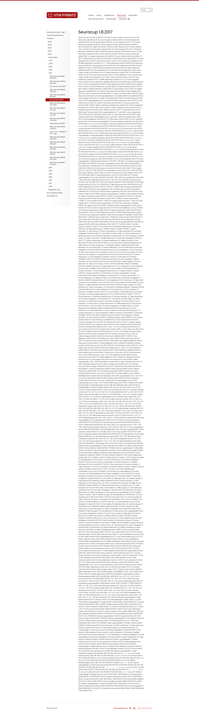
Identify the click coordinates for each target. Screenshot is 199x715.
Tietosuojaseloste (120, 708)
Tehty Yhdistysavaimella (144, 708)
